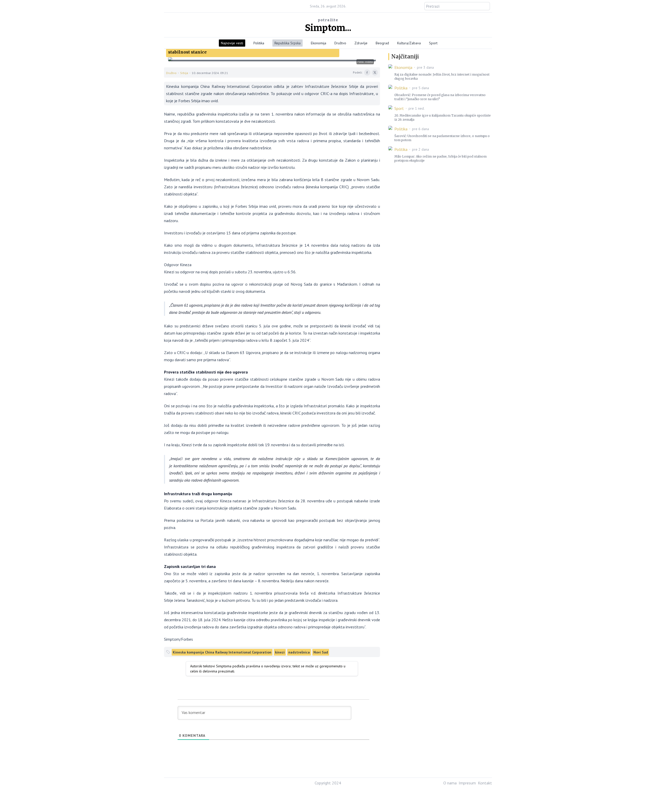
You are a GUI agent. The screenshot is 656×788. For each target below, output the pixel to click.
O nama (450, 782)
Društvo (340, 43)
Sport (433, 43)
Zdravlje (360, 43)
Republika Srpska (287, 43)
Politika (258, 43)
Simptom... (328, 28)
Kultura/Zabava (409, 43)
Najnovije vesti (232, 43)
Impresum (467, 782)
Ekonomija (318, 43)
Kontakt (485, 782)
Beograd (382, 43)
